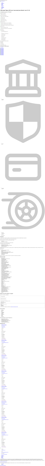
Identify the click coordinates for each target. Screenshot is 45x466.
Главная (2, 6)
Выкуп (2, 457)
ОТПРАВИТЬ (2, 305)
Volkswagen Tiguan (3, 340)
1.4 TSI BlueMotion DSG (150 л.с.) (5, 342)
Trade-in (2, 4)
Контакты (2, 5)
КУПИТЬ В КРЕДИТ (3, 354)
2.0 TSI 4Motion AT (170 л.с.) (4, 373)
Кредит (2, 456)
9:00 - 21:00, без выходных (4, 454)
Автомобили (2, 3)
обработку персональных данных (14, 306)
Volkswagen (2, 7)
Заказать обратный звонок (3, 465)
